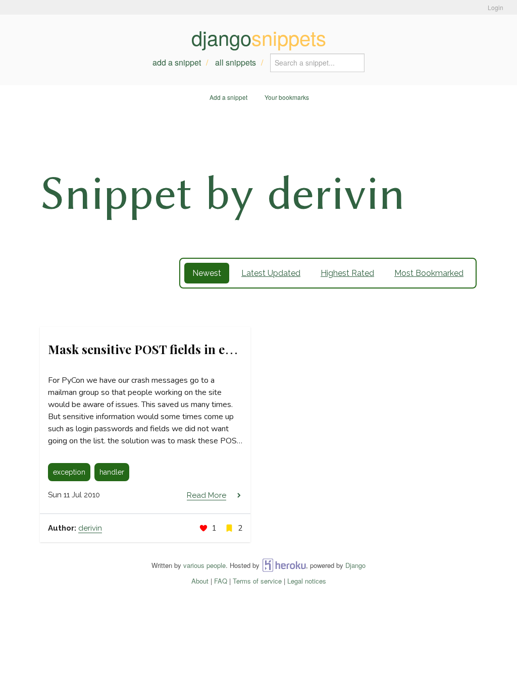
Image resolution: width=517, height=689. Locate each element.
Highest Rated (347, 273)
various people (204, 565)
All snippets (235, 62)
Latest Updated (270, 273)
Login (495, 7)
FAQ (220, 581)
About (200, 581)
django (258, 37)
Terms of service (257, 581)
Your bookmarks (287, 97)
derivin (90, 528)
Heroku (284, 565)
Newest (206, 273)
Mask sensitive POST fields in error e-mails (171, 349)
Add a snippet (176, 62)
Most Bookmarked (428, 273)
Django (355, 565)
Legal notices (306, 581)
